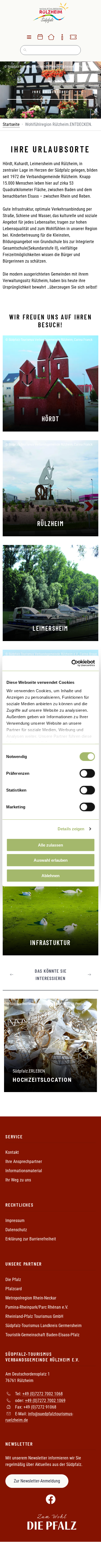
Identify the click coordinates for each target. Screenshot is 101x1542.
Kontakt (12, 1152)
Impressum (15, 1220)
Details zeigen (71, 828)
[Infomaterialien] (62, 37)
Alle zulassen (50, 844)
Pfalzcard (13, 1288)
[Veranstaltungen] (40, 37)
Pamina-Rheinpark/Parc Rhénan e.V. (36, 1307)
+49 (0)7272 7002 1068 (42, 1393)
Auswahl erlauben (51, 860)
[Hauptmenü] (29, 37)
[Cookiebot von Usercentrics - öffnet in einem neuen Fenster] (72, 663)
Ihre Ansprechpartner (23, 1161)
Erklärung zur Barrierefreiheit (30, 1239)
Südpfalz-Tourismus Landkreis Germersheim (43, 1325)
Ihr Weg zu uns (18, 1179)
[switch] (87, 773)
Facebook (50, 1499)
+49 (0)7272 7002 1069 (45, 1400)
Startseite (11, 124)
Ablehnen (50, 875)
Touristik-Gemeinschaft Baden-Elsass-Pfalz (42, 1334)
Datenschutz (16, 1229)
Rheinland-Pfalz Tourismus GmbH (34, 1316)
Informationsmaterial (23, 1170)
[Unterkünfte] (51, 37)
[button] (11, 974)
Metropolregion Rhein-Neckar (30, 1298)
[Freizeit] (73, 37)
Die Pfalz (13, 1279)
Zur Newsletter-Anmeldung (37, 1481)
